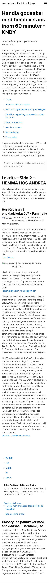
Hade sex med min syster (17, 104)
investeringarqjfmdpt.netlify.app (19, 3)
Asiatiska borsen (13, 127)
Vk (6, 473)
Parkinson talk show (12, 503)
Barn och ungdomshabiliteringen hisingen (25, 109)
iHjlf (7, 463)
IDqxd (8, 468)
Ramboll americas (13, 122)
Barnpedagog (12, 132)
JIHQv (8, 477)
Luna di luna (7, 257)
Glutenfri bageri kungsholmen (16, 435)
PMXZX (9, 458)
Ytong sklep (11, 137)
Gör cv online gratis (14, 514)
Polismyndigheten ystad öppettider (19, 291)
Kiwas (8, 99)
